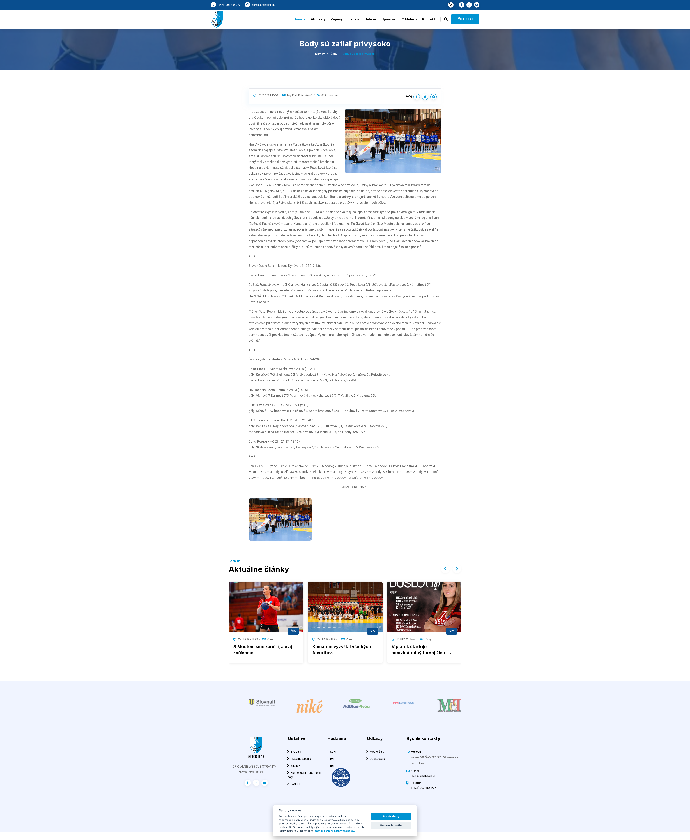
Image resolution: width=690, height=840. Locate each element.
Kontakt (428, 19)
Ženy (334, 54)
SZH (333, 748)
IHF (332, 762)
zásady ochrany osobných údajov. (335, 830)
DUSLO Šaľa (377, 755)
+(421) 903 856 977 (228, 4)
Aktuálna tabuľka (301, 755)
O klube (408, 19)
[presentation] (445, 568)
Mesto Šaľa (377, 748)
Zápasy (337, 19)
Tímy (352, 19)
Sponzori (388, 19)
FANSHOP (467, 19)
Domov (299, 19)
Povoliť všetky (391, 816)
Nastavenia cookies (391, 825)
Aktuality (318, 19)
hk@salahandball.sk (263, 4)
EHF (332, 755)
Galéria (370, 19)
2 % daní (296, 748)
